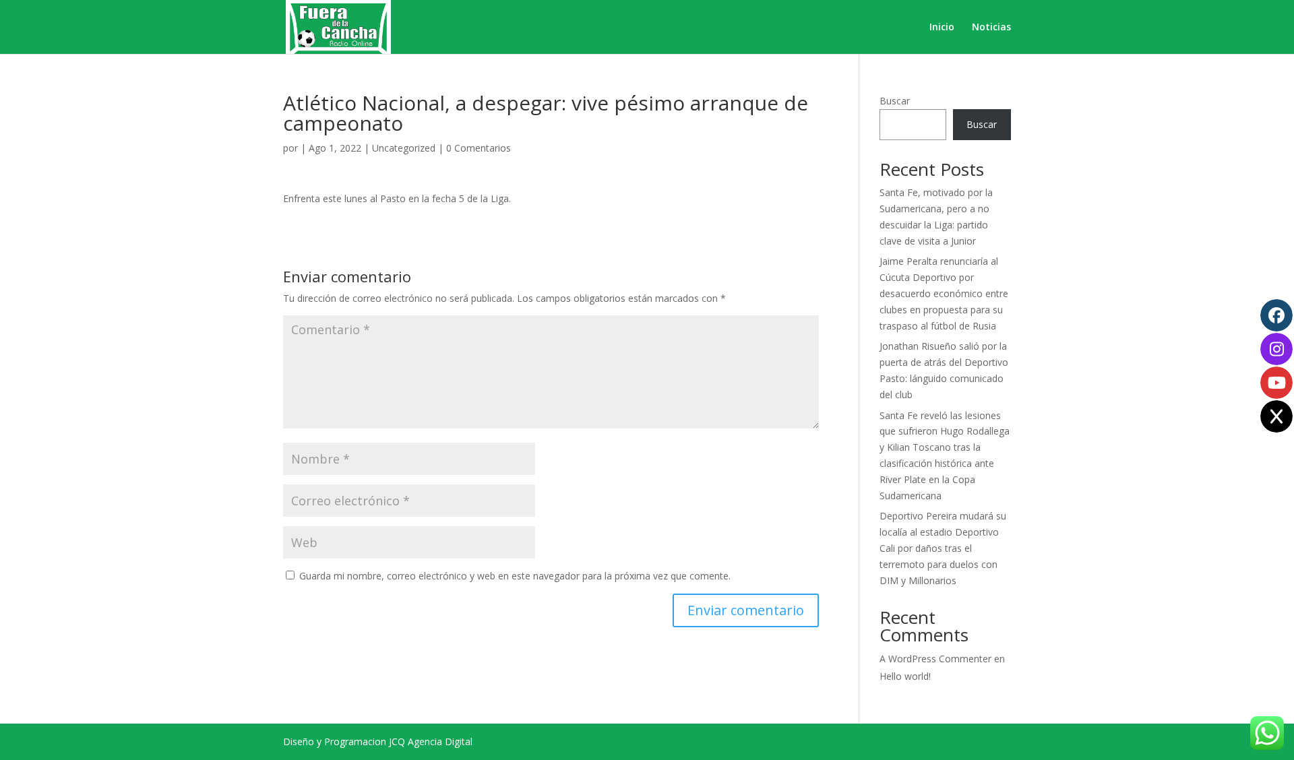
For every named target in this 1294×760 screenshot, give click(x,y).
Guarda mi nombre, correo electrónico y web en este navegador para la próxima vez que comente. (515, 575)
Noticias (991, 27)
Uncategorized (403, 147)
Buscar (895, 100)
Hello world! (905, 676)
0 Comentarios (478, 147)
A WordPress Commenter (935, 658)
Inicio (941, 27)
